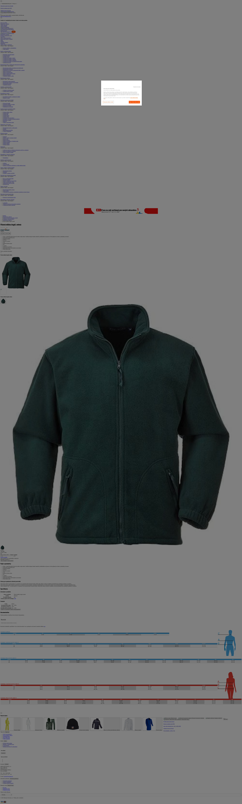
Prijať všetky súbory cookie (134, 102)
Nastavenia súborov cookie (108, 102)
